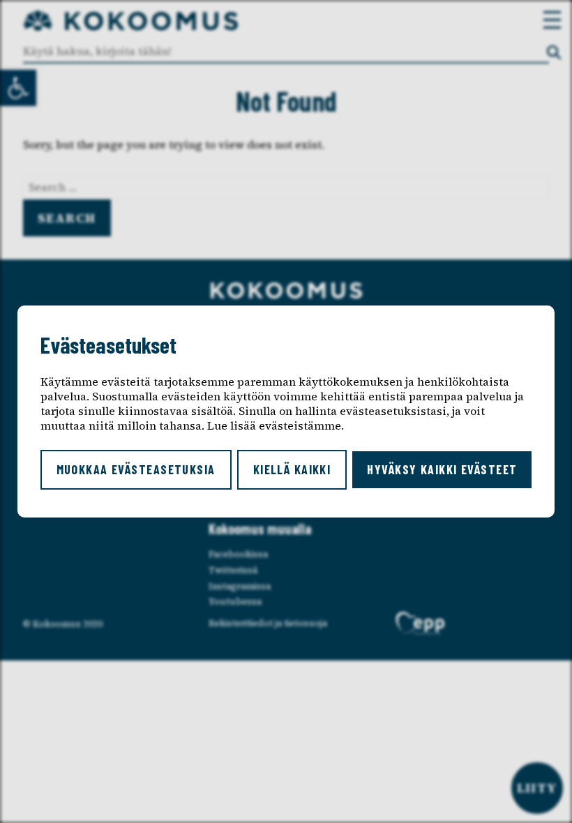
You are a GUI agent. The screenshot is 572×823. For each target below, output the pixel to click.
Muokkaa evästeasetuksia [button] (136, 469)
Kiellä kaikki (292, 469)
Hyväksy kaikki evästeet (442, 469)
